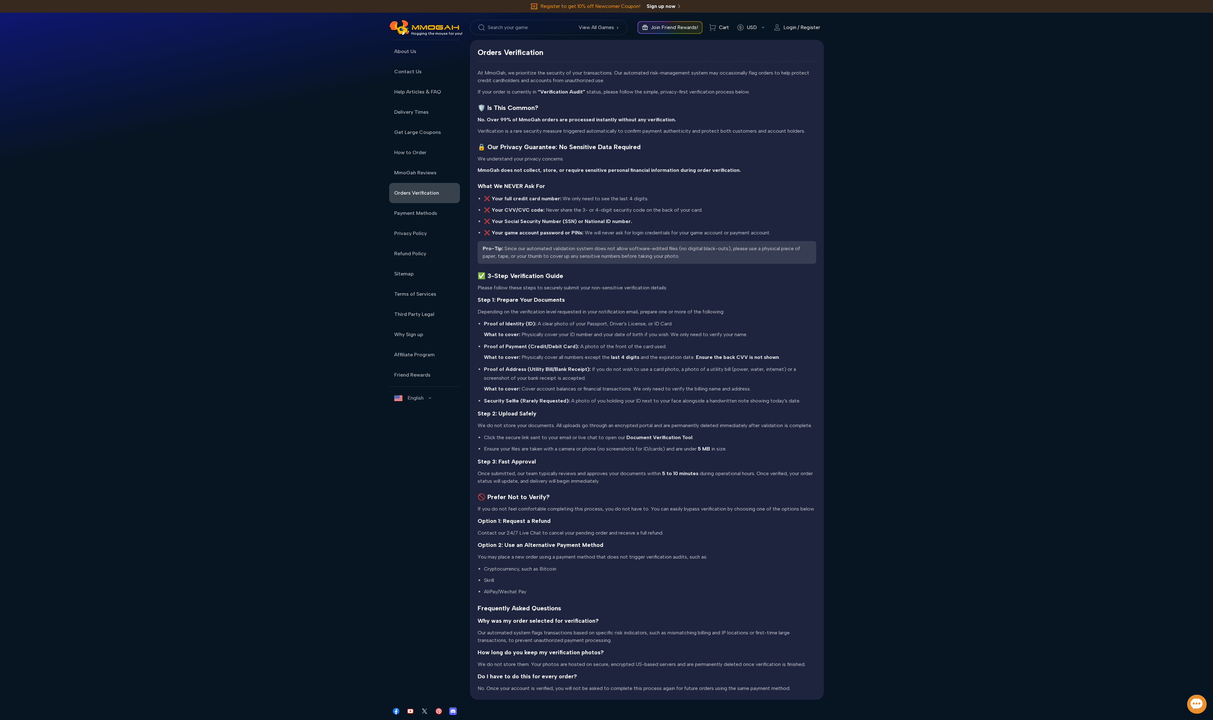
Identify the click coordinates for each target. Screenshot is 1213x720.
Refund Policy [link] (410, 254)
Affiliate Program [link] (414, 355)
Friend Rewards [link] (412, 375)
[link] (399, 27)
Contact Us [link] (408, 72)
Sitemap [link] (404, 274)
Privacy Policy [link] (410, 233)
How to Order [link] (410, 152)
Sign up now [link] (661, 6)
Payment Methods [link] (415, 213)
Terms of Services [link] (415, 294)
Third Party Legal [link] (414, 314)
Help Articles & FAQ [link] (417, 92)
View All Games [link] (596, 27)
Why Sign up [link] (408, 334)
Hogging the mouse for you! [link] (436, 33)
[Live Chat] (1197, 704)
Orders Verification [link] (416, 193)
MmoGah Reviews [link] (415, 173)
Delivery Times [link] (411, 112)
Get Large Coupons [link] (417, 132)
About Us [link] (405, 51)
